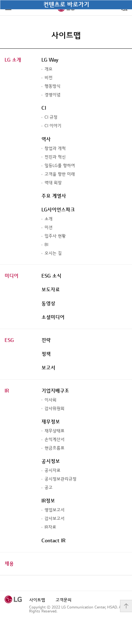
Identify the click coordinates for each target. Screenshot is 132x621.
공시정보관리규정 (60, 479)
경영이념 (52, 95)
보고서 (48, 368)
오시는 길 (53, 253)
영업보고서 (54, 510)
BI (46, 244)
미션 (48, 227)
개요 (48, 69)
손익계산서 (54, 439)
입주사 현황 (55, 236)
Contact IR (53, 540)
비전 (48, 77)
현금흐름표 (54, 448)
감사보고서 (54, 518)
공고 (48, 487)
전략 (46, 340)
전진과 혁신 (55, 157)
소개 (48, 219)
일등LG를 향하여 (60, 165)
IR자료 (50, 527)
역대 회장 (53, 182)
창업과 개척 (55, 148)
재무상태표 (54, 431)
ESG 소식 (51, 276)
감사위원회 (54, 408)
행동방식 (52, 86)
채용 (9, 563)
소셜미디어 (52, 317)
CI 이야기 (53, 125)
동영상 (48, 303)
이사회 (50, 400)
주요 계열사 (53, 196)
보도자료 (50, 290)
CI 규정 (51, 117)
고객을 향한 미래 (60, 174)
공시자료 (52, 470)
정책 (46, 354)
